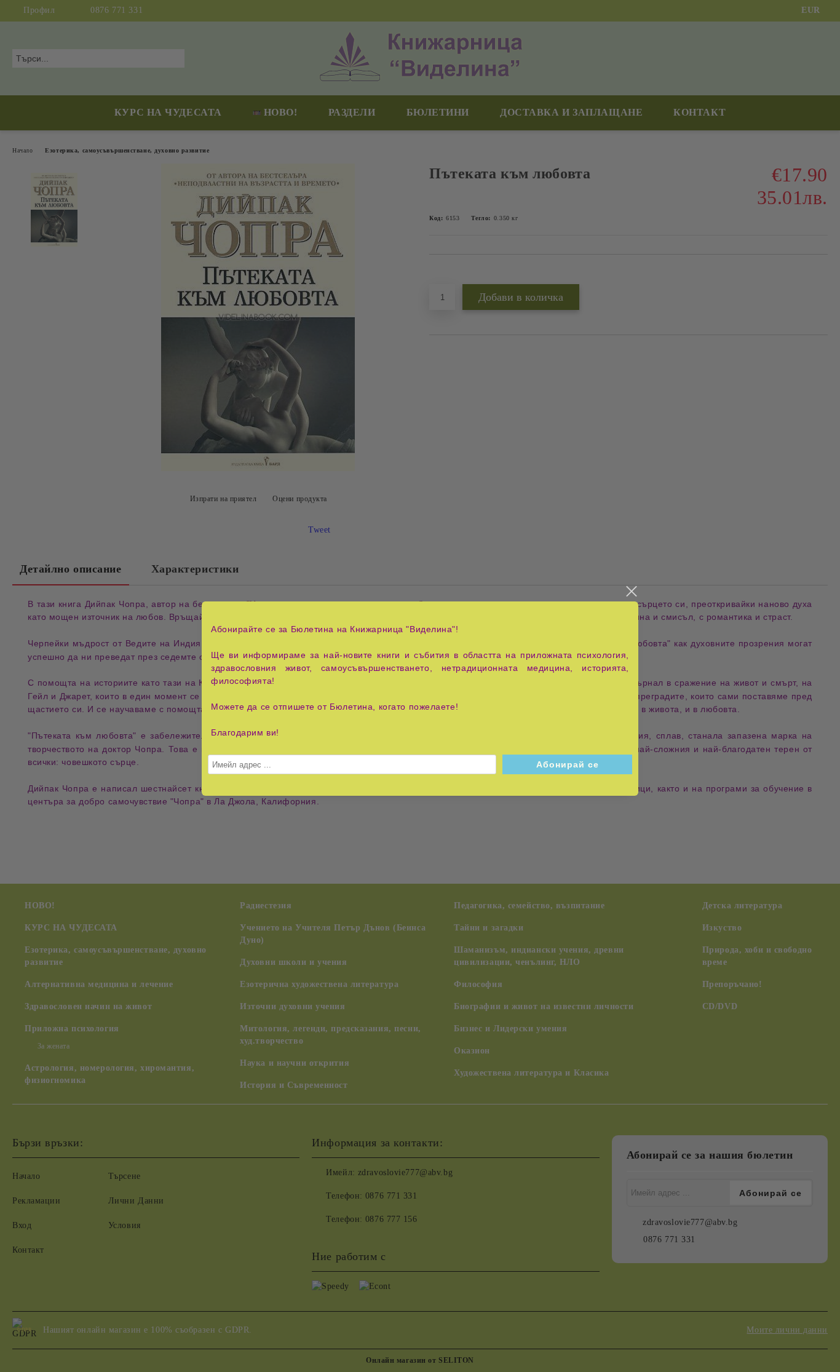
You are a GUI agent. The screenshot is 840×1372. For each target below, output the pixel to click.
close (631, 591)
